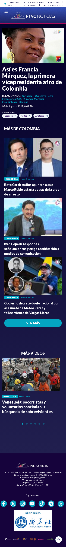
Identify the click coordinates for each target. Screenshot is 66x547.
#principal (27, 95)
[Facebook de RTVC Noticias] (4, 503)
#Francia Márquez (33, 98)
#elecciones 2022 (12, 98)
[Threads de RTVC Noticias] (61, 504)
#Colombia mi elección (15, 101)
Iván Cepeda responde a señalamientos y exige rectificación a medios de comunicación (31, 248)
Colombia (11, 179)
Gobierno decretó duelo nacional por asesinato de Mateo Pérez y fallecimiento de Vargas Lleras (31, 308)
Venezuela (10, 396)
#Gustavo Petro (44, 95)
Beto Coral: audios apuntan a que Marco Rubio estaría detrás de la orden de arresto (32, 189)
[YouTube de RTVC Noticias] (32, 503)
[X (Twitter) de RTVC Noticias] (13, 503)
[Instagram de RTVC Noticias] (23, 503)
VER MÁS (33, 323)
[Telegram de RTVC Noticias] (51, 503)
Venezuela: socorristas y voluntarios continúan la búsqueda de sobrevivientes (27, 407)
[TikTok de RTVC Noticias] (42, 503)
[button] (33, 45)
